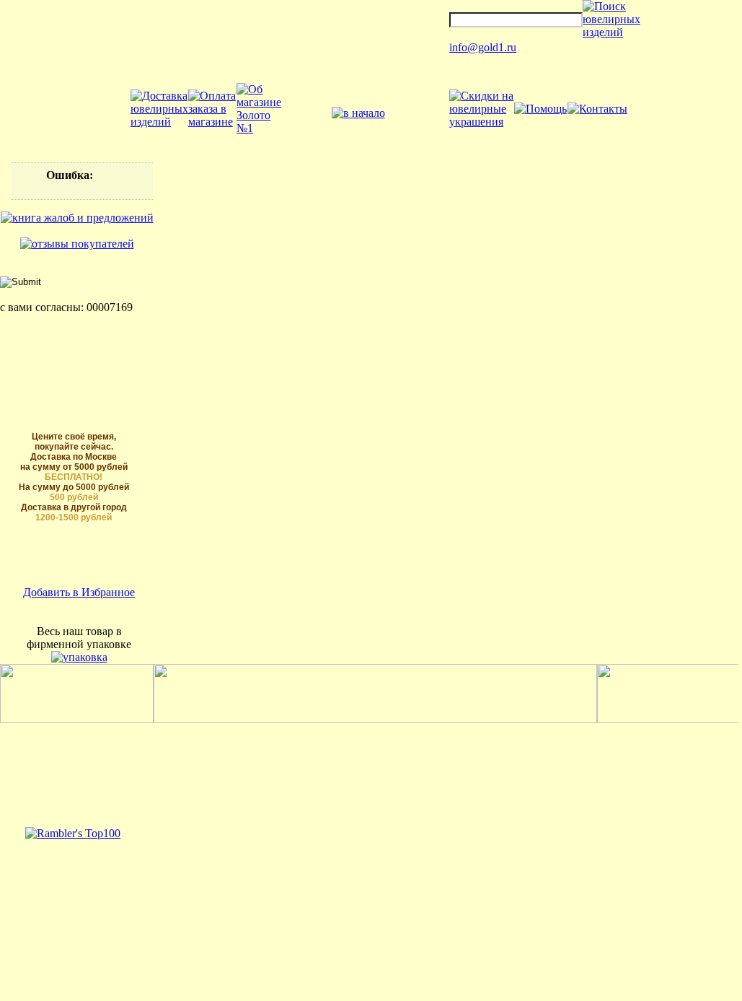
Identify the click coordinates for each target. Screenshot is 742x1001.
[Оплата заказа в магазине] (212, 121)
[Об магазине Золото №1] (259, 128)
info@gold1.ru (482, 47)
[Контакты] (597, 108)
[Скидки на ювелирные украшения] (481, 121)
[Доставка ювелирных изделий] (159, 121)
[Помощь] (540, 108)
